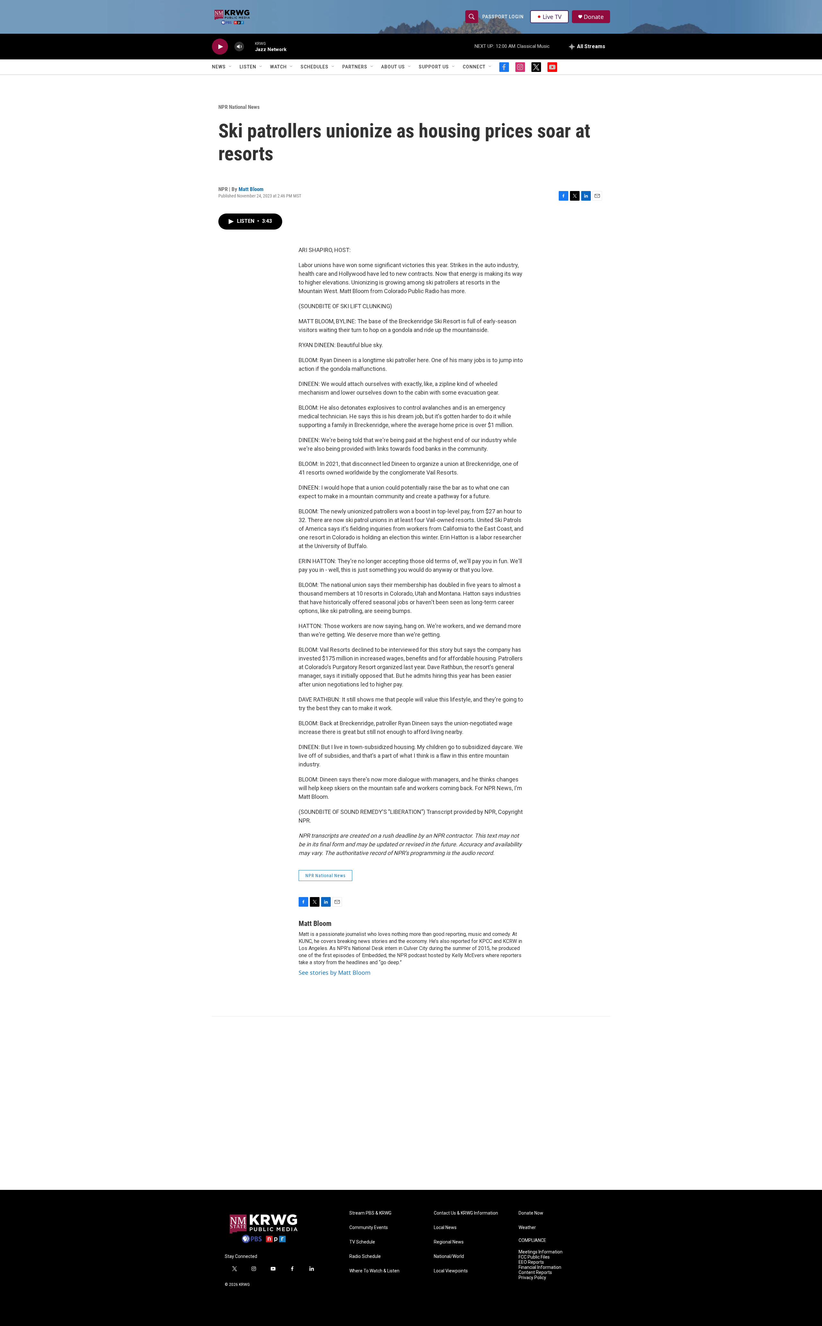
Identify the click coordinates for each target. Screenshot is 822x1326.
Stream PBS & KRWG (370, 1213)
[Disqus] (411, 1103)
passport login (503, 16)
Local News (445, 1227)
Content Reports (535, 1272)
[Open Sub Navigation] (230, 66)
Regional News (449, 1242)
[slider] (249, 46)
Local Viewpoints (451, 1271)
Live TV (552, 17)
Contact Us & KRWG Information (466, 1213)
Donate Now (531, 1213)
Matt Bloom (251, 189)
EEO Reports (531, 1262)
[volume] (239, 46)
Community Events (368, 1227)
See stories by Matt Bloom (335, 972)
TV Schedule (362, 1242)
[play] (220, 46)
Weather (527, 1227)
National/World (449, 1256)
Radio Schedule (365, 1256)
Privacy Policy (532, 1277)
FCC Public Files (534, 1257)
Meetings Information (541, 1252)
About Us (393, 66)
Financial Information (540, 1267)
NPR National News (239, 107)
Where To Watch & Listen (374, 1271)
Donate (594, 16)
